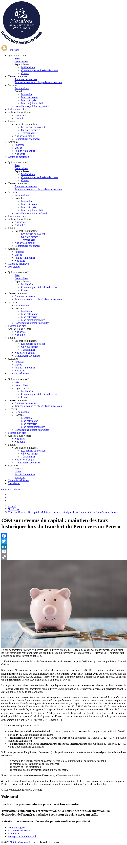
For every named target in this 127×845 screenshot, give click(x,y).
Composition (21, 61)
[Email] (63, 551)
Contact (25, 73)
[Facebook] (63, 535)
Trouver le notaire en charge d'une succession (38, 82)
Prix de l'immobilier (25, 150)
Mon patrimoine (29, 97)
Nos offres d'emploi (25, 136)
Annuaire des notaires (26, 79)
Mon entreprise (29, 100)
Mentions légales (16, 827)
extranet (17, 489)
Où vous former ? (30, 130)
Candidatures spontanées (27, 138)
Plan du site (14, 833)
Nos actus (20, 153)
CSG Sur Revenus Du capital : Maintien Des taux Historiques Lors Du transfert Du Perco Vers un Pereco (63, 512)
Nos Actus (13, 509)
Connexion (13, 49)
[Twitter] (63, 541)
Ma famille (26, 94)
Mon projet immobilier (33, 103)
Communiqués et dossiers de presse (39, 70)
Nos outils (20, 118)
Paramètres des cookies (20, 830)
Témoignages (28, 133)
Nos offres (20, 115)
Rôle (17, 58)
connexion (6, 489)
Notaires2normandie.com (23, 842)
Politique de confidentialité (22, 836)
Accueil (12, 506)
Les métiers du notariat (33, 127)
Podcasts (19, 144)
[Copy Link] (63, 557)
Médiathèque (28, 67)
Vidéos (18, 147)
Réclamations (22, 88)
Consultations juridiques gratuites (32, 106)
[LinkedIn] (63, 546)
